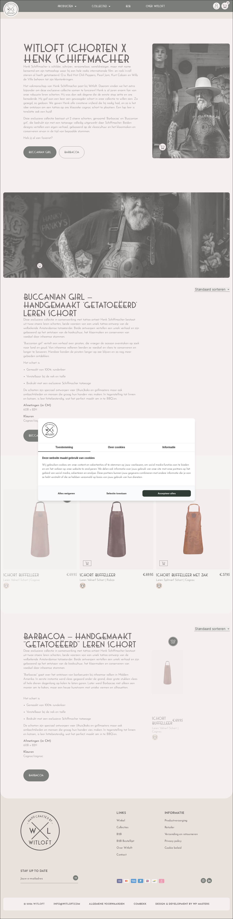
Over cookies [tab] (116, 447)
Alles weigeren (66, 493)
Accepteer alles (167, 493)
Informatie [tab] (168, 447)
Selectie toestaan (116, 493)
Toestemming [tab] (64, 447)
